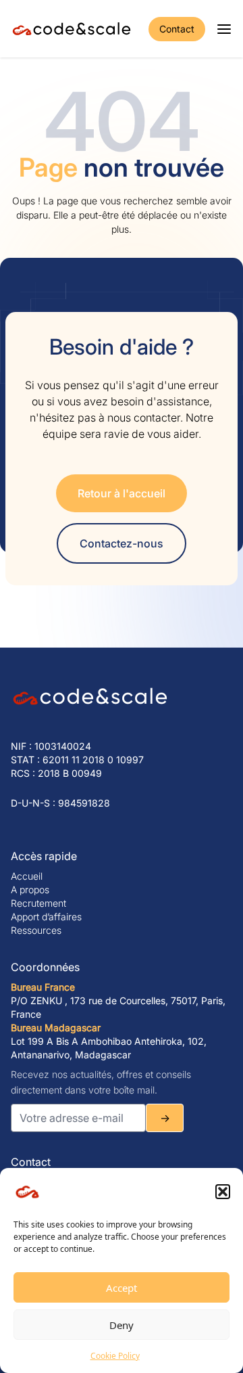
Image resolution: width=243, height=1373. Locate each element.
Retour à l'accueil (121, 493)
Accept (121, 1288)
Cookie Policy (115, 1355)
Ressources (36, 930)
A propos (30, 889)
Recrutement (38, 903)
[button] (223, 1191)
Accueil (27, 876)
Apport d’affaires (46, 916)
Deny (121, 1325)
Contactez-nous (121, 543)
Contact (176, 29)
